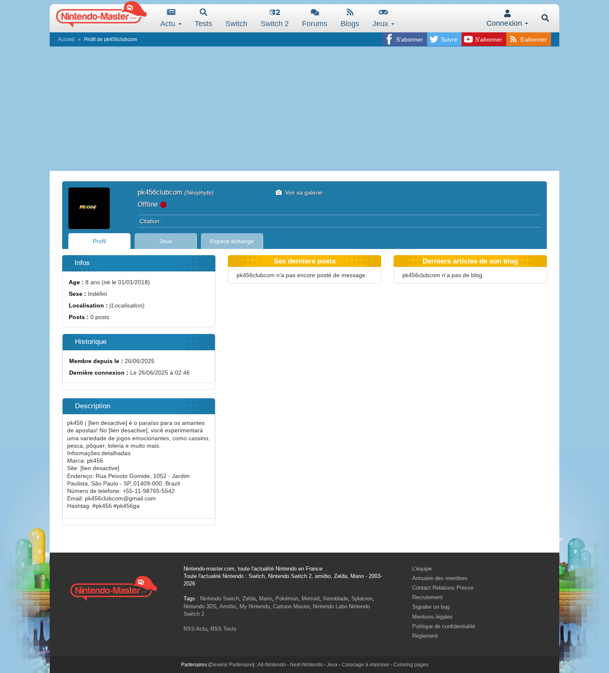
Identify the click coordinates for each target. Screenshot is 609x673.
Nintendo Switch (219, 598)
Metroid (310, 598)
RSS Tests (223, 629)
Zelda (249, 598)
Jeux (381, 24)
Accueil (66, 39)
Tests (203, 24)
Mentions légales (432, 617)
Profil (99, 241)
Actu (168, 24)
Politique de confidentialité (443, 626)
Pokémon (287, 598)
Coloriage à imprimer (365, 665)
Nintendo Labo (330, 606)
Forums (314, 24)
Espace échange (232, 241)
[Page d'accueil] (113, 587)
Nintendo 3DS (200, 606)
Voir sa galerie (302, 192)
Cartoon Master (291, 606)
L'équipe (422, 569)
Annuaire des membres (440, 578)
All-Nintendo (272, 665)
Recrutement (427, 597)
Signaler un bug (431, 607)
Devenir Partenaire (231, 665)
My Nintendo (254, 606)
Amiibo (228, 606)
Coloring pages (411, 665)
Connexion (505, 23)
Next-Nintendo (306, 665)
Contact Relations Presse (443, 588)
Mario (265, 598)
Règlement (425, 636)
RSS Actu (195, 629)
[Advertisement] (304, 109)
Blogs (350, 24)
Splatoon (361, 598)
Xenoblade (335, 598)
